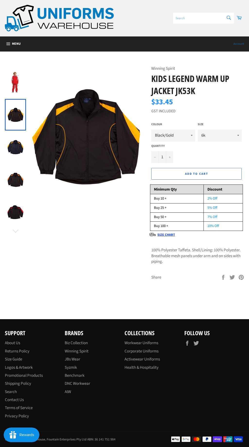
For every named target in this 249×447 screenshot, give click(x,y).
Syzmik (71, 367)
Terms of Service (19, 408)
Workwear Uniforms (141, 343)
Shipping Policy (18, 383)
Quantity (158, 146)
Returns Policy (17, 351)
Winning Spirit (77, 351)
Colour (156, 124)
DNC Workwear (77, 383)
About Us (12, 343)
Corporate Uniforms (141, 351)
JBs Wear (72, 359)
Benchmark (74, 375)
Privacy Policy (17, 416)
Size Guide (13, 359)
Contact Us (14, 400)
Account (238, 44)
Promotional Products (24, 375)
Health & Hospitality (141, 367)
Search (11, 392)
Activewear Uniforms (142, 359)
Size (201, 124)
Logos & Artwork (19, 367)
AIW (68, 392)
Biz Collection (76, 343)
